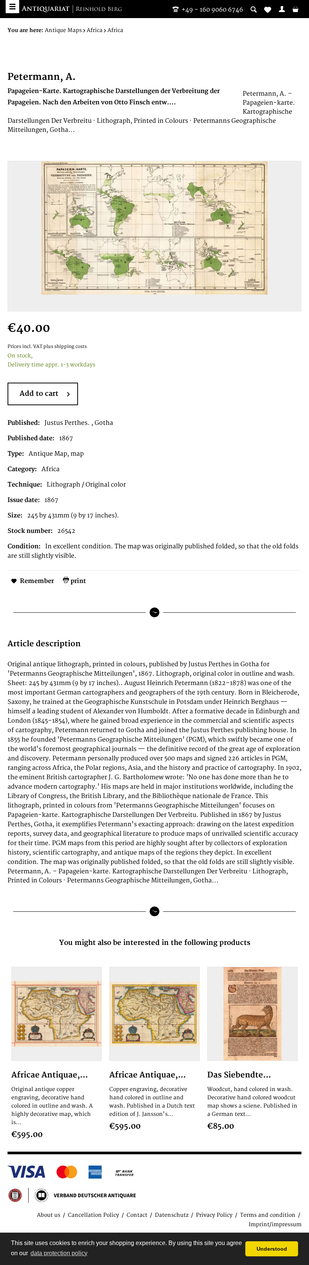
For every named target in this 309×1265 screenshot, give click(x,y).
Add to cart (39, 393)
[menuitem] (282, 9)
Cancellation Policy (93, 1215)
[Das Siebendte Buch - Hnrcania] (252, 1014)
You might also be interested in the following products (154, 942)
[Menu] (12, 6)
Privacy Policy (214, 1215)
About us (48, 1215)
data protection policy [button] (59, 1253)
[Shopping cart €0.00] (295, 9)
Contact (137, 1215)
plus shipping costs (65, 346)
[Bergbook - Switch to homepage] (71, 9)
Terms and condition (267, 1215)
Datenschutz (171, 1215)
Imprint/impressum (275, 1224)
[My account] (282, 9)
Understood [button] (272, 1249)
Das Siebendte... (239, 1075)
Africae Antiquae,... (49, 1075)
